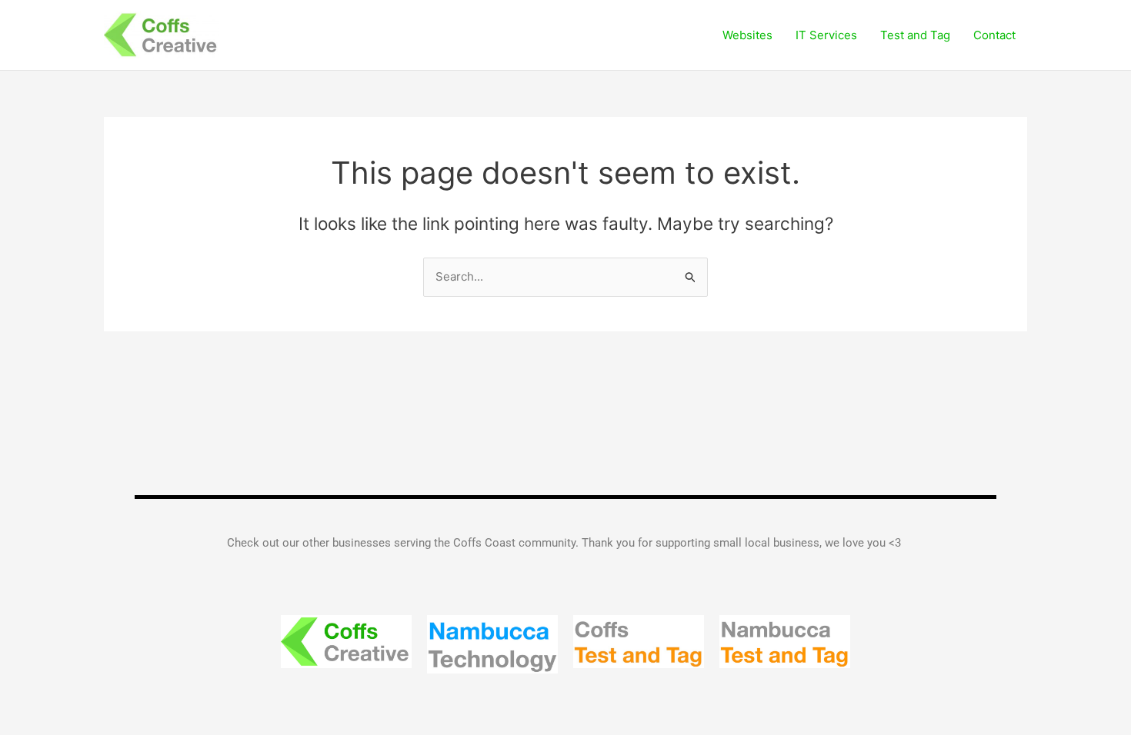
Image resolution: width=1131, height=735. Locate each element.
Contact (994, 35)
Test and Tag (915, 35)
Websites (747, 35)
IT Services (826, 35)
